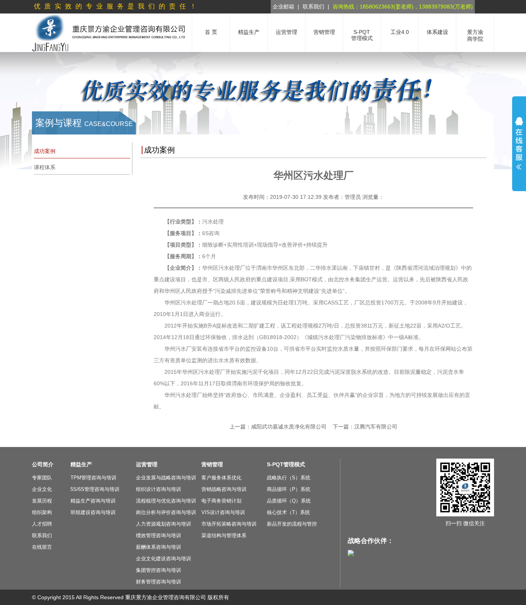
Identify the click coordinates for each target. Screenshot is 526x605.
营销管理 (212, 464)
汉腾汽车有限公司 (375, 427)
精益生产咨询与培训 (93, 501)
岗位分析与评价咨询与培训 (166, 512)
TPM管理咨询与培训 (93, 478)
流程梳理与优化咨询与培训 (166, 501)
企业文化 (42, 489)
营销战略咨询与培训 (223, 489)
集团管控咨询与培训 (158, 570)
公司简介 (43, 464)
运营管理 (146, 464)
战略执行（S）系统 (288, 478)
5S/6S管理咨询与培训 (94, 489)
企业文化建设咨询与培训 (163, 558)
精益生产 (81, 464)
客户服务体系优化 (221, 478)
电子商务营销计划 (221, 501)
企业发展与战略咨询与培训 (166, 478)
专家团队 (42, 478)
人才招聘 (42, 524)
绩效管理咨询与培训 (158, 535)
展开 (519, 143)
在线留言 (42, 547)
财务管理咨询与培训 (158, 582)
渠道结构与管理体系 (223, 535)
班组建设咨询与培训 (93, 512)
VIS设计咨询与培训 (223, 512)
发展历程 (42, 501)
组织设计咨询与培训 (158, 489)
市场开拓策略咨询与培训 (228, 524)
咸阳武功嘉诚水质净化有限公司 (289, 427)
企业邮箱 (283, 6)
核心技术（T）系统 (288, 512)
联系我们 (313, 6)
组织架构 (42, 512)
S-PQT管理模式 (286, 464)
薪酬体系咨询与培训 (158, 547)
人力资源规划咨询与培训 (163, 524)
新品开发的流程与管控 (292, 524)
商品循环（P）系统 (288, 489)
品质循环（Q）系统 (289, 501)
